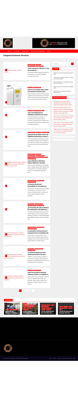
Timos (43, 110)
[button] (74, 51)
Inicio (9, 51)
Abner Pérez (56, 116)
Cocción (25, 303)
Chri (54, 107)
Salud (49, 51)
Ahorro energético (31, 64)
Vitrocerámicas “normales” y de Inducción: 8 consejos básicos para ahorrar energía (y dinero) (64, 117)
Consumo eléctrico (31, 66)
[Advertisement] (36, 18)
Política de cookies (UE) (37, 51)
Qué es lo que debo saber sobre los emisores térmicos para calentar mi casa (38, 91)
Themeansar (25, 358)
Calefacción (38, 64)
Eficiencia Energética (40, 155)
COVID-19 (7, 309)
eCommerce (66, 306)
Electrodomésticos (31, 157)
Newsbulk (20, 358)
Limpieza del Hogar (44, 306)
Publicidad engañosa (32, 158)
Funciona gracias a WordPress (9, 358)
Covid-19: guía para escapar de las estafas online (65, 312)
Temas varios (15, 309)
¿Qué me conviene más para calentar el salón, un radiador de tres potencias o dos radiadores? (38, 274)
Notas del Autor (31, 306)
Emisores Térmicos (39, 66)
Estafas (46, 157)
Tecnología (25, 51)
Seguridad (43, 309)
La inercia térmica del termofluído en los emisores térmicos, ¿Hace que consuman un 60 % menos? (63, 103)
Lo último (16, 51)
